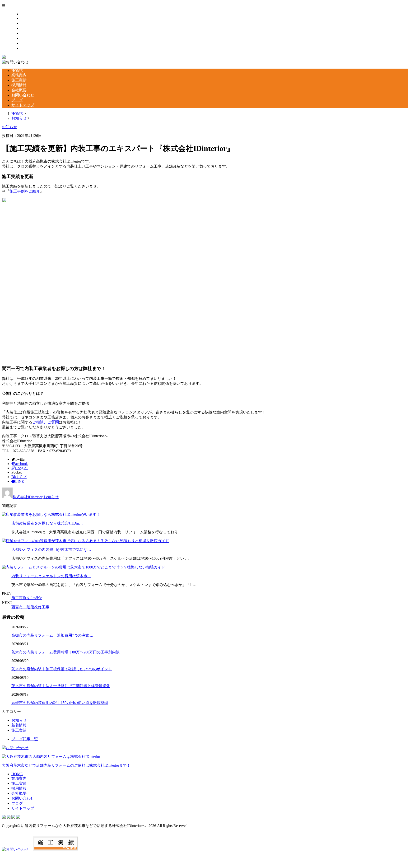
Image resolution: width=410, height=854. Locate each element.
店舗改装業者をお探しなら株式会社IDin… (47, 523)
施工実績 (28, 23)
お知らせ (51, 497)
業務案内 (28, 18)
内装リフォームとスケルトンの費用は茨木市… (51, 576)
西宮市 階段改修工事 (30, 607)
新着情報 (19, 725)
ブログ (26, 43)
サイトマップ (32, 48)
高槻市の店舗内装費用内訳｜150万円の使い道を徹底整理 (59, 703)
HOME (26, 14)
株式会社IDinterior (27, 497)
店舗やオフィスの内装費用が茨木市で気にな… (51, 550)
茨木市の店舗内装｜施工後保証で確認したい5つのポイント (61, 669)
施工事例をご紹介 (24, 191)
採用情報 (28, 28)
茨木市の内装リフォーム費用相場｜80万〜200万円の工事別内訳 (65, 652)
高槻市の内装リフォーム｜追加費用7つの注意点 (52, 635)
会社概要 (28, 33)
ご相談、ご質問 (45, 422)
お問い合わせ (32, 38)
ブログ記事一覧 (24, 739)
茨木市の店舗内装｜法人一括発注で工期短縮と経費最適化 (60, 686)
